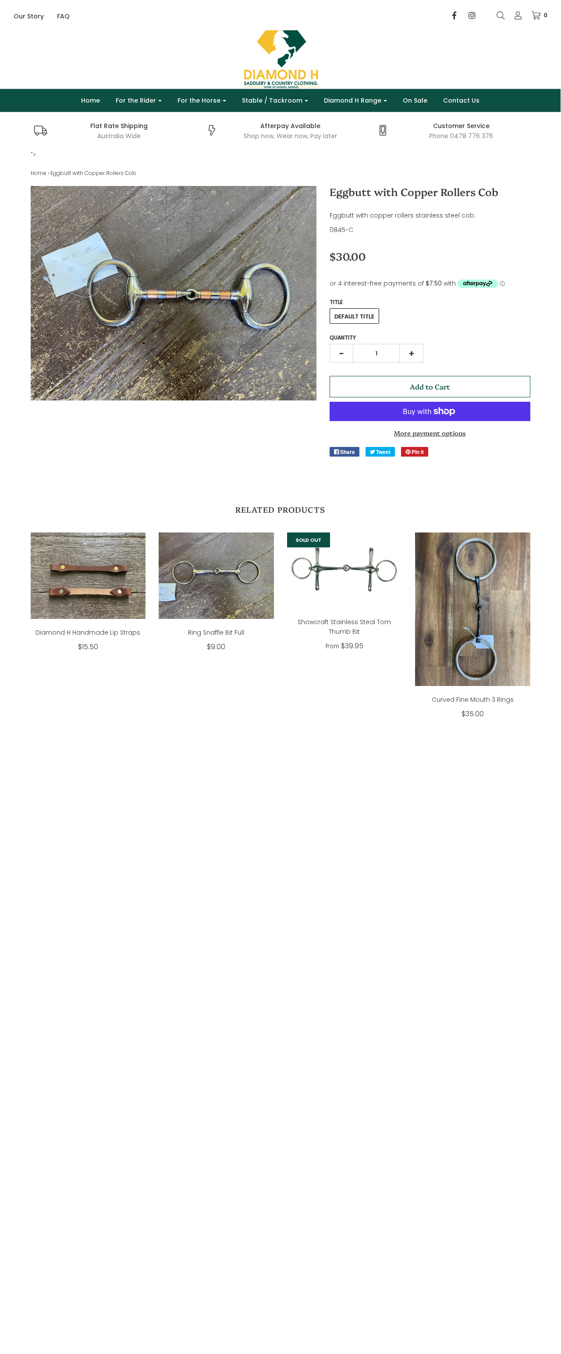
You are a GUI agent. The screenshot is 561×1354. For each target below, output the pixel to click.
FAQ (63, 16)
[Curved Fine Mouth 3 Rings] (472, 609)
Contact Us (461, 100)
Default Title (354, 316)
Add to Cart (430, 386)
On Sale (415, 100)
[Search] (496, 15)
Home (90, 100)
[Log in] (514, 15)
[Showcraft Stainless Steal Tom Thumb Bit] (344, 570)
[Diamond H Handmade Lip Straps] (88, 575)
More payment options (429, 433)
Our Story (29, 16)
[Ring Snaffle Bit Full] (216, 575)
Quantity (343, 337)
